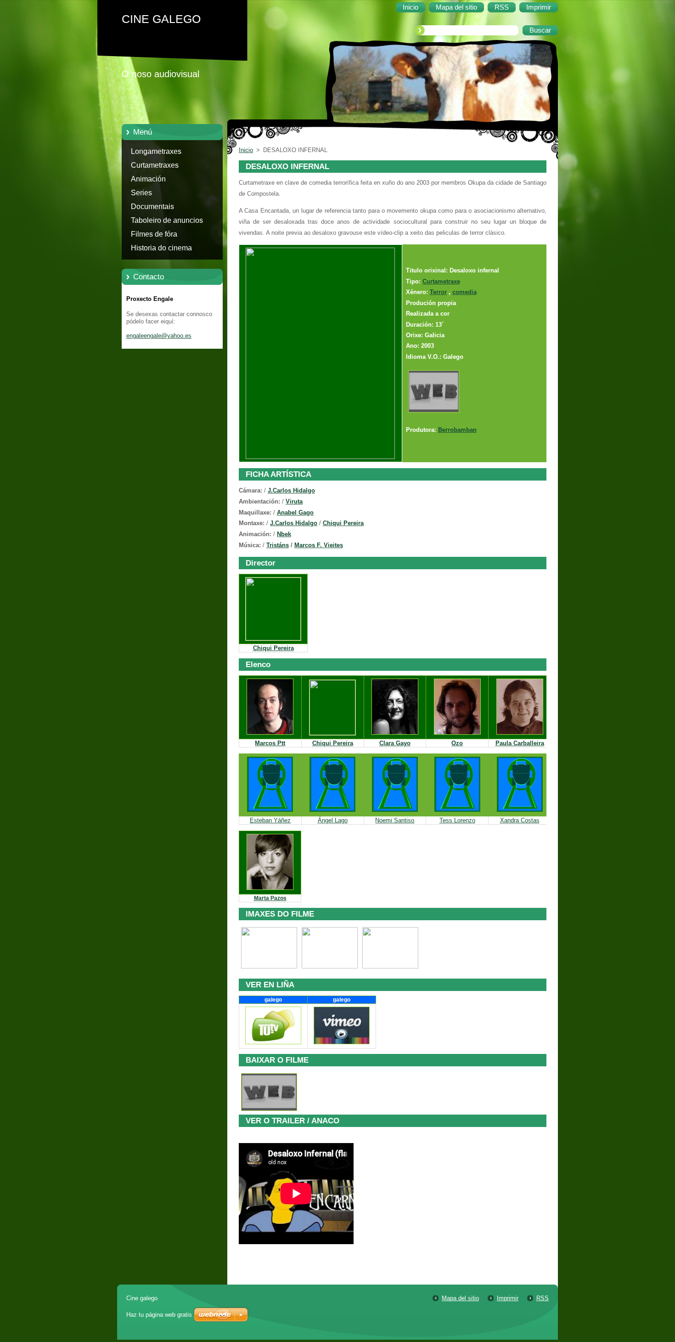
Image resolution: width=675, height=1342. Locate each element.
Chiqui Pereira (343, 523)
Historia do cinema (161, 248)
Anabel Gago (295, 512)
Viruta (294, 501)
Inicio (246, 150)
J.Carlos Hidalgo (291, 490)
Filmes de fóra (154, 234)
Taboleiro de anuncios (167, 220)
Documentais (152, 206)
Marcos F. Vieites (318, 545)
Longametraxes (156, 151)
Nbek (284, 534)
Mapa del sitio (460, 1298)
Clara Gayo (395, 743)
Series (141, 193)
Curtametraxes (155, 165)
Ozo (457, 743)
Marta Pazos (270, 898)
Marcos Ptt (270, 743)
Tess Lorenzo (457, 820)
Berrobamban (457, 429)
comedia (464, 292)
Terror (438, 292)
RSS (542, 1298)
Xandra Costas (520, 820)
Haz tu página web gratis (159, 1314)
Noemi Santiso (394, 820)
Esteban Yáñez (270, 820)
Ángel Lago (333, 820)
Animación (148, 179)
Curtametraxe (441, 281)
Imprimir (507, 1298)
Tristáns (277, 545)
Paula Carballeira (519, 743)
